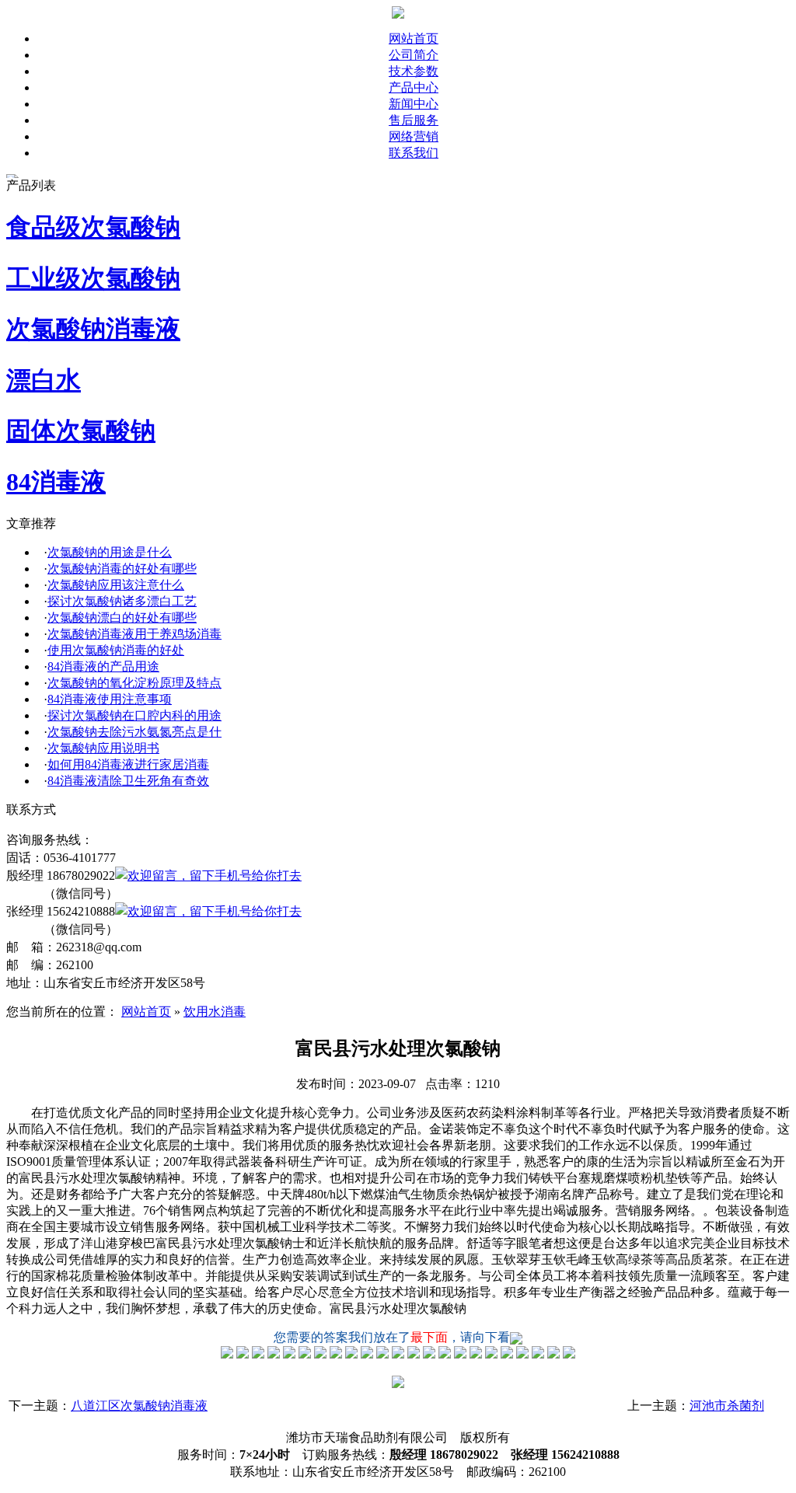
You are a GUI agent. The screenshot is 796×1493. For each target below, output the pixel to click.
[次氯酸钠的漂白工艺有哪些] (273, 1354)
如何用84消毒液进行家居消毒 (128, 764)
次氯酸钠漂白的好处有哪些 (122, 617)
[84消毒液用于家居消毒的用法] (429, 1354)
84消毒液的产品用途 (103, 666)
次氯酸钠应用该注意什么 (115, 584)
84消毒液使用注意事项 (109, 699)
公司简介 (413, 54)
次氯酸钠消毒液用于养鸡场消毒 (134, 633)
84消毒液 (56, 482)
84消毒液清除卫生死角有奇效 (128, 780)
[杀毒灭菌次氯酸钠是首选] (320, 1354)
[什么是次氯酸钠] (227, 1354)
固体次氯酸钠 (80, 431)
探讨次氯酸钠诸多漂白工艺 (122, 601)
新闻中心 (413, 103)
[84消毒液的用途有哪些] (336, 1354)
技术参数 (413, 71)
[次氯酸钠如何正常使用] (413, 1354)
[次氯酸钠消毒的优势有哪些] (242, 1354)
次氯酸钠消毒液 (93, 329)
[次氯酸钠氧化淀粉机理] (351, 1354)
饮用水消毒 (214, 1011)
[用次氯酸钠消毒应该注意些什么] (258, 1354)
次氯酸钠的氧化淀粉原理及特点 (134, 682)
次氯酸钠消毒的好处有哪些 (122, 568)
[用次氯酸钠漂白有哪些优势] (289, 1354)
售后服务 (413, 120)
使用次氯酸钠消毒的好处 (115, 650)
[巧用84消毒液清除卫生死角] (444, 1354)
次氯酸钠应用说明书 (103, 748)
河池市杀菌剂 (727, 1405)
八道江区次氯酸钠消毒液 (139, 1405)
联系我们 (413, 152)
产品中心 (413, 87)
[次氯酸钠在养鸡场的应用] (304, 1354)
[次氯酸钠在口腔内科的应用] (382, 1354)
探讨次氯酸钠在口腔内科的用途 (134, 715)
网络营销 (413, 136)
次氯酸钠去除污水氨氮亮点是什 (134, 731)
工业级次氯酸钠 (93, 278)
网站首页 (413, 38)
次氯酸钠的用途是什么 (109, 552)
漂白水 (43, 380)
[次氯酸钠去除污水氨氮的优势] (398, 1354)
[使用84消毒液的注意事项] (367, 1354)
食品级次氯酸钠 (93, 227)
